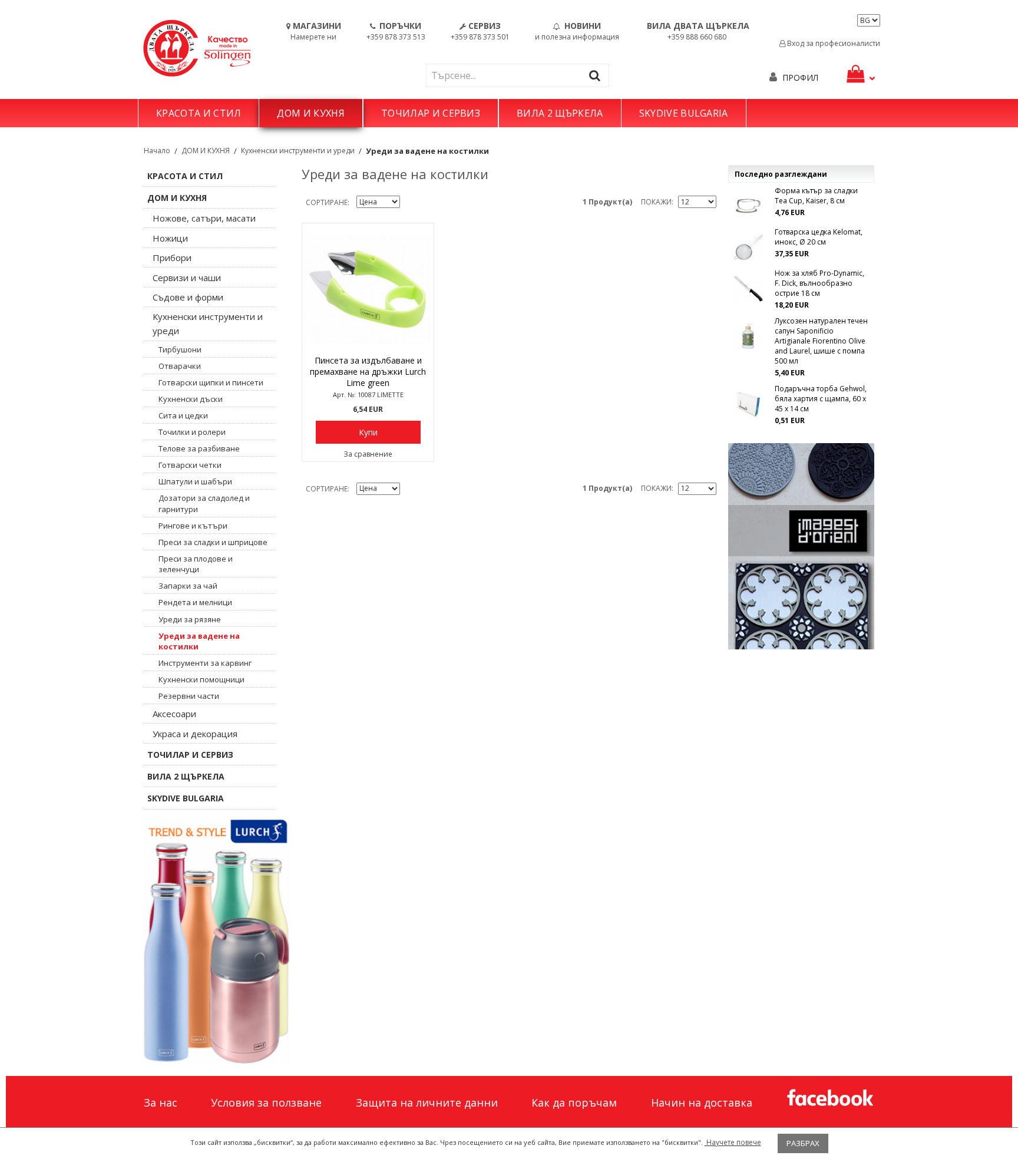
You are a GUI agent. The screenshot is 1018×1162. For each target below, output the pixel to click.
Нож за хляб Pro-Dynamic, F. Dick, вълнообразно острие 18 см (819, 283)
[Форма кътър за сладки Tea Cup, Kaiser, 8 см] (748, 206)
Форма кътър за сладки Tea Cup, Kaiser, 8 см (816, 196)
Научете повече (733, 1142)
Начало (157, 151)
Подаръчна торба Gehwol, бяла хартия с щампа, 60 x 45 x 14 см (821, 399)
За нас (160, 1102)
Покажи (656, 202)
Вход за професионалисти (832, 43)
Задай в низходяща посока (410, 203)
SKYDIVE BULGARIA (683, 113)
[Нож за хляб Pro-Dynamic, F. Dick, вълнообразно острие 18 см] (748, 288)
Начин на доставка (701, 1102)
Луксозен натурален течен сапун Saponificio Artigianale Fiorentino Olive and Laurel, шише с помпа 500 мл (821, 341)
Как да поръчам (574, 1102)
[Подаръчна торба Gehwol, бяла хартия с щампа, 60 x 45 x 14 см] (748, 404)
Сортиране (327, 202)
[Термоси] (217, 940)
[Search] (597, 75)
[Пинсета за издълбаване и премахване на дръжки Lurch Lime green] (368, 289)
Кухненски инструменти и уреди (298, 151)
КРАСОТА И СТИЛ (198, 113)
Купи (368, 432)
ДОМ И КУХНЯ (311, 113)
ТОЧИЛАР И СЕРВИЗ (430, 113)
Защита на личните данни (427, 1102)
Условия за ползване (266, 1102)
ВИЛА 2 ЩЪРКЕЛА (560, 113)
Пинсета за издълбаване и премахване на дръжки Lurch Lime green (368, 371)
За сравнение (367, 454)
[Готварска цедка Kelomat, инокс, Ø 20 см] (748, 247)
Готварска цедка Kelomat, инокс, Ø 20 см (818, 237)
